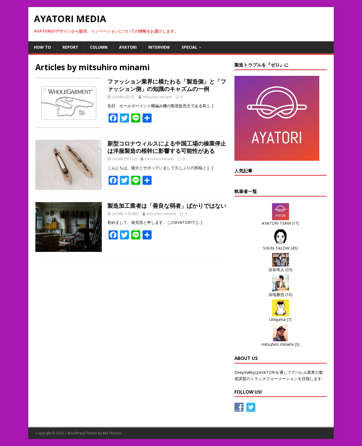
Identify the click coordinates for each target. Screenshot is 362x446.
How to (42, 47)
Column (98, 47)
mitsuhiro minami (157, 96)
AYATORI (128, 47)
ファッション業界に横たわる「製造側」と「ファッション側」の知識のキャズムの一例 (166, 85)
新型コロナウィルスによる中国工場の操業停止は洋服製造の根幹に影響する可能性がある (166, 147)
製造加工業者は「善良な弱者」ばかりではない (166, 205)
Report (70, 47)
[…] (210, 105)
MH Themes (112, 433)
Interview (159, 47)
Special (189, 47)
